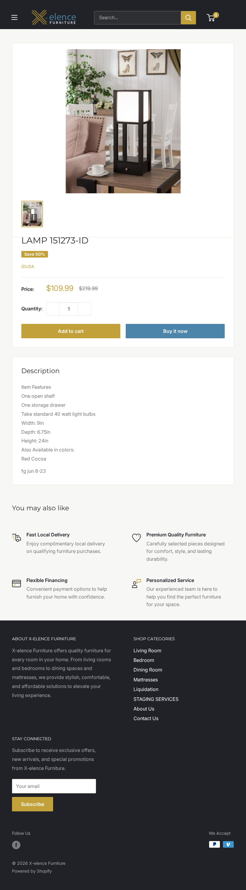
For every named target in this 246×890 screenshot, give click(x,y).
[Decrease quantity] (52, 309)
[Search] (188, 17)
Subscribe (32, 804)
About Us (144, 709)
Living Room (147, 650)
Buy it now (175, 331)
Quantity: (32, 309)
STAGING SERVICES (156, 699)
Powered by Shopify (32, 870)
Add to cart (71, 331)
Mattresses (146, 680)
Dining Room (148, 670)
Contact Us (146, 718)
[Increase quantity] (84, 309)
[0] (211, 17)
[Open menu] (14, 17)
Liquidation (146, 689)
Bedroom (144, 660)
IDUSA (27, 266)
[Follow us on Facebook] (16, 845)
